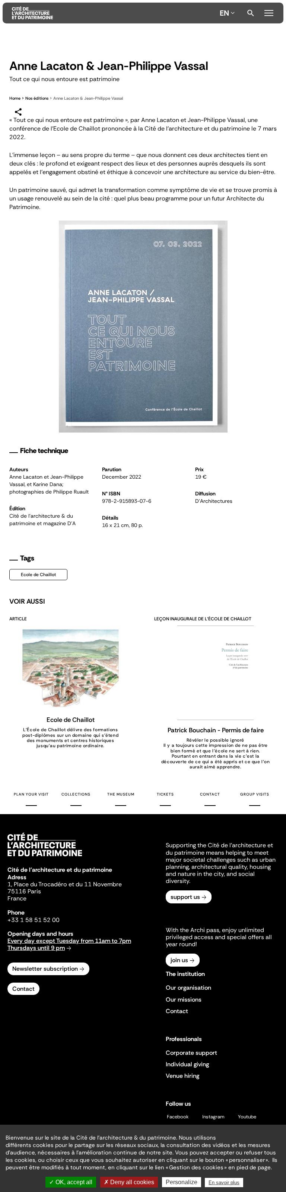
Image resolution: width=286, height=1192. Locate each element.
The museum (120, 794)
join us (179, 960)
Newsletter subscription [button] (45, 969)
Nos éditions (36, 98)
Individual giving (187, 1064)
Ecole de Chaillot (38, 575)
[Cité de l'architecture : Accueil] (44, 857)
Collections (75, 794)
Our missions (183, 999)
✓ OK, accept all (70, 1182)
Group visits (254, 794)
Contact (210, 794)
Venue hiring (182, 1076)
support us (185, 897)
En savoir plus (224, 1182)
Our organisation (188, 988)
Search (250, 13)
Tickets (165, 794)
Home (14, 98)
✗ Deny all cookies (129, 1182)
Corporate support (191, 1053)
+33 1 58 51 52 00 (33, 920)
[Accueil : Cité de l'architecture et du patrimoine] (114, 13)
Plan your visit (31, 794)
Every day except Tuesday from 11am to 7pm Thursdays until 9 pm (69, 944)
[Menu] (269, 11)
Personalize (181, 1182)
